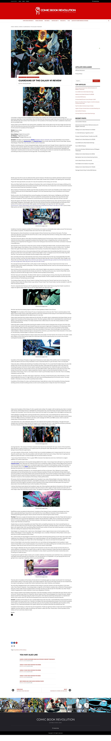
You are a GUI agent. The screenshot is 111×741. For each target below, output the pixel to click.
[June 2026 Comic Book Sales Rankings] (11, 705)
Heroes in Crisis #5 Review (58, 690)
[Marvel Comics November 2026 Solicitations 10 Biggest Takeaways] (78, 705)
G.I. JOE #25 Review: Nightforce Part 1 (84, 132)
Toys (69, 20)
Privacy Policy (78, 73)
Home (20, 1)
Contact (27, 1)
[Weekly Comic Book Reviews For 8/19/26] (100, 705)
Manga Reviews (39, 20)
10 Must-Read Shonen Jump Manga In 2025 (85, 99)
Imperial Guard (38, 141)
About (23, 1)
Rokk (21, 83)
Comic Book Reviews (28, 20)
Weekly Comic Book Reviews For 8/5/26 (30, 675)
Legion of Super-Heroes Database (80, 20)
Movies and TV (55, 20)
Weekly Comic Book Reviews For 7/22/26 (85, 167)
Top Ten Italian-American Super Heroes (84, 105)
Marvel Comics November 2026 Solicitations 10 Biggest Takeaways (37, 659)
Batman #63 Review (23, 690)
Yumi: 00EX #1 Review (80, 145)
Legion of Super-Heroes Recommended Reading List (87, 108)
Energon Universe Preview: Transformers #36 (86, 136)
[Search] (108, 20)
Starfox (33, 139)
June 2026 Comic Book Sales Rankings (84, 91)
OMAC (26, 466)
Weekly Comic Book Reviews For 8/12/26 (30, 670)
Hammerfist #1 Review (80, 111)
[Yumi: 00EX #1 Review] (33, 705)
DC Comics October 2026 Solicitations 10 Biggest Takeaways (87, 150)
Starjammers (27, 141)
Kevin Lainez (23, 660)
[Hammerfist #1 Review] (55, 705)
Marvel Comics (22, 77)
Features (47, 20)
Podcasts (62, 20)
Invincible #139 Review (80, 96)
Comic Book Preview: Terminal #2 (83, 160)
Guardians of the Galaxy (33, 77)
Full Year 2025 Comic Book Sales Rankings (85, 113)
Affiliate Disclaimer (80, 70)
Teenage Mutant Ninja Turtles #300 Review (85, 170)
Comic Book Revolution (56, 719)
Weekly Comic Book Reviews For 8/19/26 (30, 664)
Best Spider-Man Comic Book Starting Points (32, 681)
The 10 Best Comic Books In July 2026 (84, 163)
